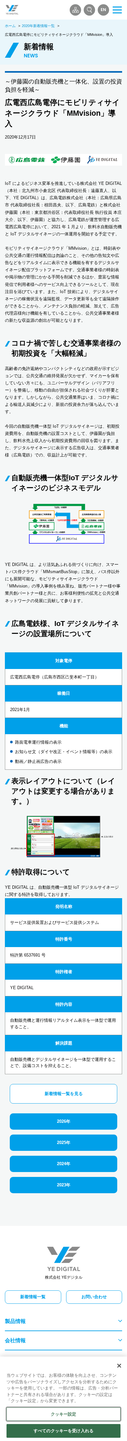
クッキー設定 (64, 1414)
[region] (63, 1399)
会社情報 (15, 1340)
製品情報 (15, 1321)
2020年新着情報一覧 (38, 26)
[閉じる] (119, 1366)
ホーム (10, 26)
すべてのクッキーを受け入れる (63, 1430)
